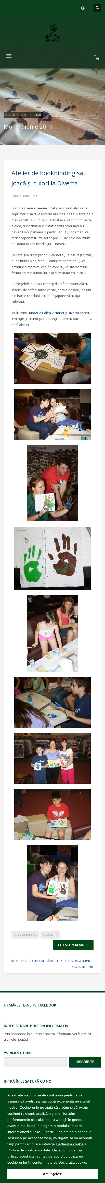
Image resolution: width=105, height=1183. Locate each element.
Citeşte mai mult (73, 945)
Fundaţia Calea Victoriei (46, 312)
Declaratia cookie (70, 1144)
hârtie (49, 961)
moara (76, 961)
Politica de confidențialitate (28, 1150)
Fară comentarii (82, 967)
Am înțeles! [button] (52, 1174)
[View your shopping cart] (97, 58)
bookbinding (27, 934)
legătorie (63, 961)
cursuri (38, 961)
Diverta (73, 312)
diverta (52, 934)
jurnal (87, 961)
